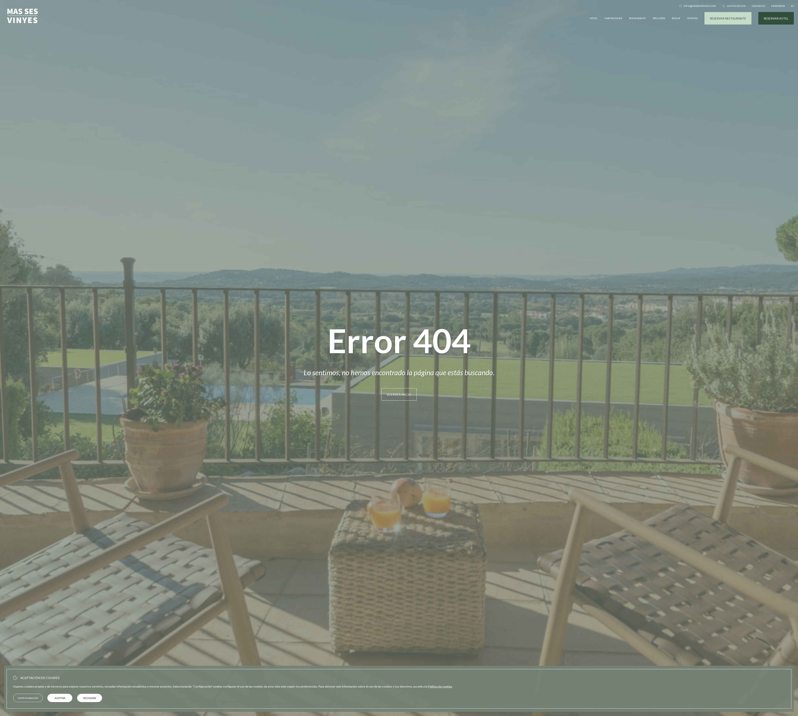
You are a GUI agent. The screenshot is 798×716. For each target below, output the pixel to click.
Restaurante (637, 18)
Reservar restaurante (728, 18)
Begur (676, 18)
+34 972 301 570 (736, 5)
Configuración (27, 698)
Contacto (758, 5)
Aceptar (60, 698)
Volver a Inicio (399, 394)
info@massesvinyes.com (700, 5)
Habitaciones (613, 18)
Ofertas (692, 18)
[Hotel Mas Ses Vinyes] (22, 26)
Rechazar (89, 698)
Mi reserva (778, 5)
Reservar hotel (776, 18)
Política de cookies (440, 686)
